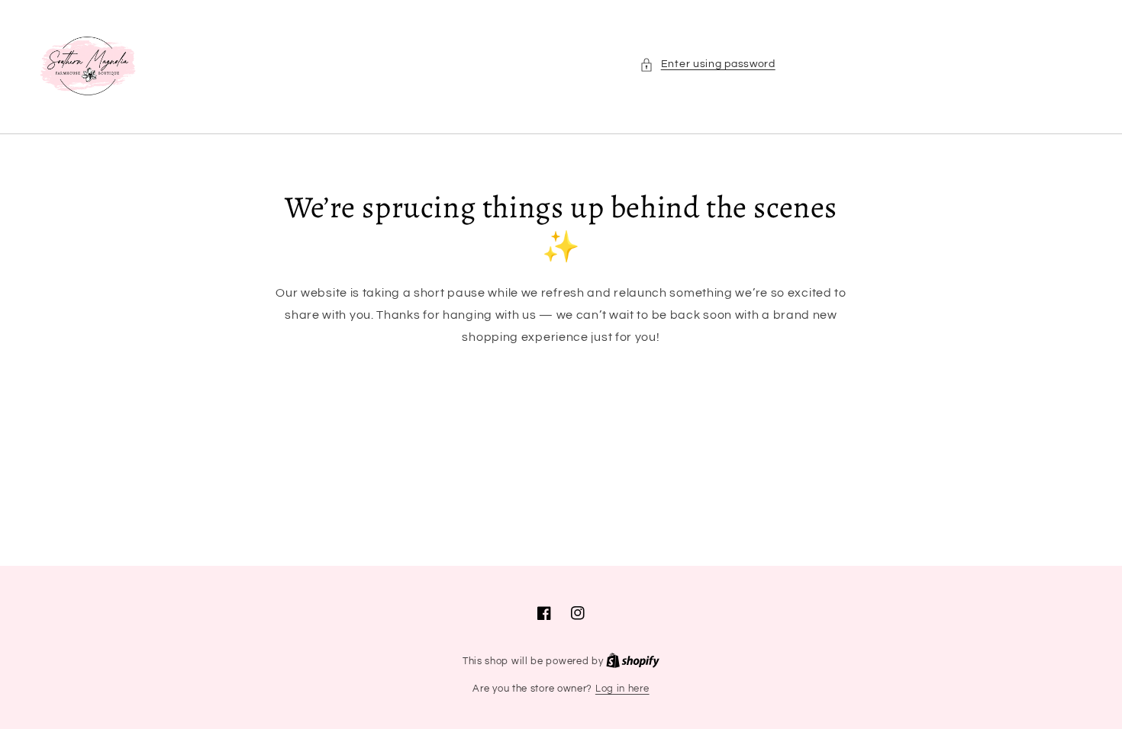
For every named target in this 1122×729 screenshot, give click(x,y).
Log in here (622, 688)
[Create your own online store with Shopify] (632, 661)
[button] (707, 64)
